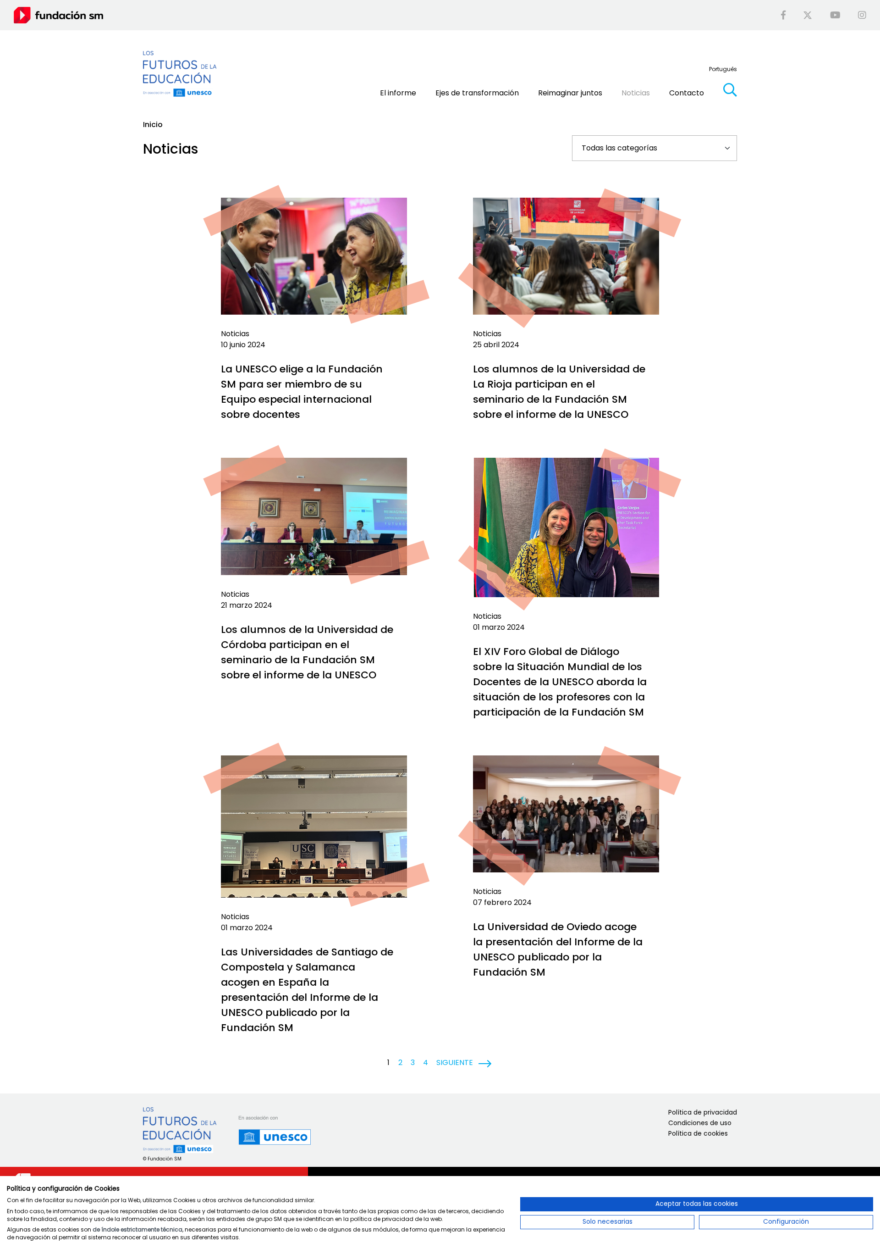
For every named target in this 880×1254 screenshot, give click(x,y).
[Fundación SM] (58, 15)
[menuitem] (723, 69)
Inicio (153, 124)
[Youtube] (835, 15)
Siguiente (454, 1062)
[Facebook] (783, 15)
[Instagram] (862, 15)
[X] (807, 15)
